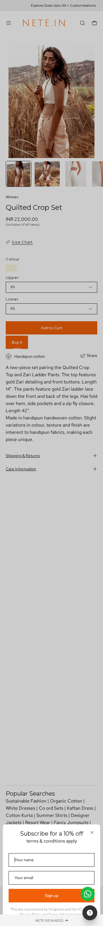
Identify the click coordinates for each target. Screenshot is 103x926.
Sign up (51, 895)
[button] (51, 920)
